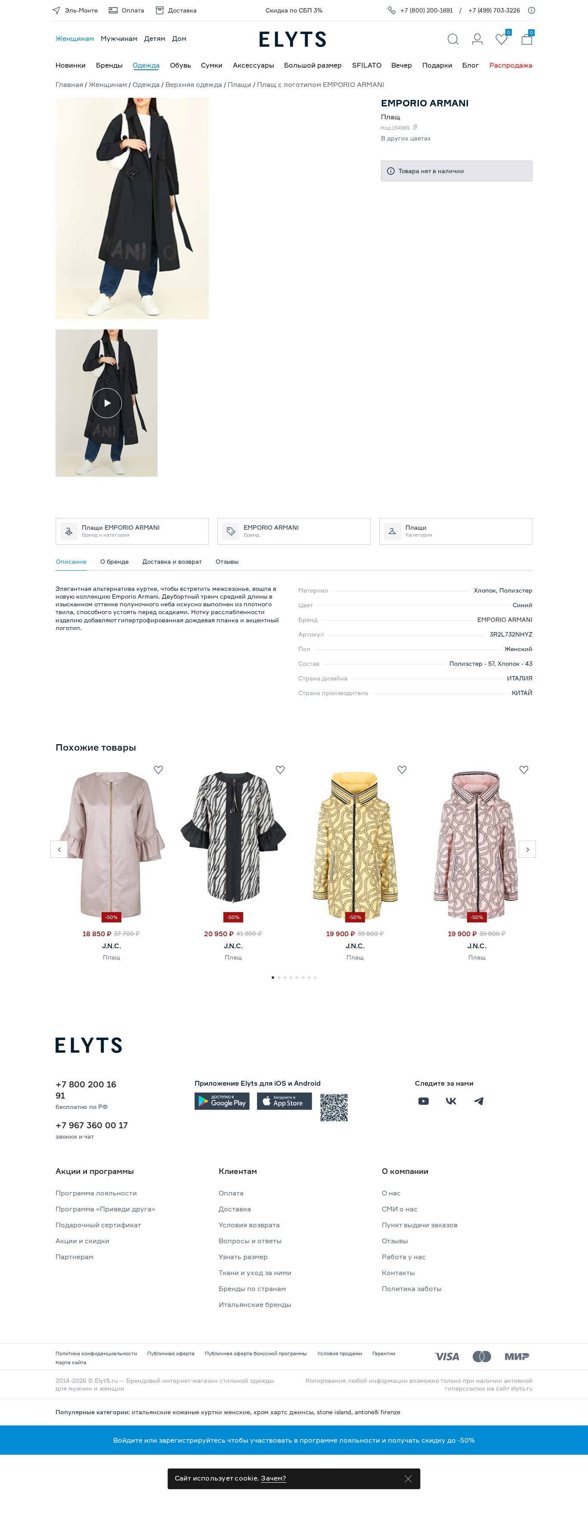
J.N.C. (111, 945)
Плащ (111, 957)
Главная (69, 84)
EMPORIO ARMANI (504, 619)
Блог (470, 65)
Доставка (235, 1209)
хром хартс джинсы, (285, 1412)
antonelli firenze (377, 1412)
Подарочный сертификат (98, 1224)
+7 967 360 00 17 (92, 1125)
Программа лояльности (96, 1193)
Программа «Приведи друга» (105, 1209)
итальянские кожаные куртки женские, (193, 1412)
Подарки (437, 65)
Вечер (401, 65)
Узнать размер (243, 1256)
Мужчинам (119, 38)
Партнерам (74, 1256)
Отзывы (395, 1240)
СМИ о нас (400, 1209)
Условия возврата (249, 1224)
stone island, (336, 1412)
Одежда (146, 65)
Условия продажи (339, 1353)
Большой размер (313, 65)
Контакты (398, 1272)
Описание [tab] (71, 561)
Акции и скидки (82, 1240)
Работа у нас (404, 1256)
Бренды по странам (252, 1288)
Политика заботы (412, 1288)
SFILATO (366, 65)
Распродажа (510, 65)
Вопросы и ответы (250, 1240)
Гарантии (383, 1353)
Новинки (71, 65)
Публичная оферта (171, 1353)
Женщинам (75, 38)
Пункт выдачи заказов (420, 1224)
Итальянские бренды (255, 1304)
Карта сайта (71, 1362)
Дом (179, 38)
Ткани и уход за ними (255, 1272)
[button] (59, 849)
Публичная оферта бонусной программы (256, 1353)
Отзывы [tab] (227, 561)
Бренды (109, 65)
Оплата (231, 1193)
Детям (154, 38)
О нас (391, 1193)
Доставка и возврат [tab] (172, 561)
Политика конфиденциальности (96, 1353)
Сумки (212, 65)
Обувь (180, 65)
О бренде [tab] (114, 561)
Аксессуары (253, 65)
